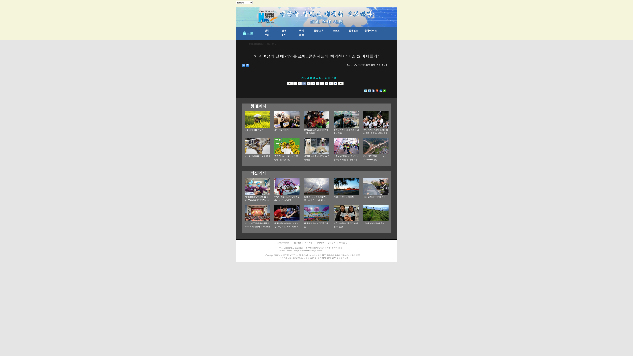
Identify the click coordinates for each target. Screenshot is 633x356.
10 (335, 83)
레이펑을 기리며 (281, 130)
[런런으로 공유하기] (380, 90)
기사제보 (320, 242)
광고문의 (331, 242)
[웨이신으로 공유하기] (384, 90)
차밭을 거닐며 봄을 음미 (374, 223)
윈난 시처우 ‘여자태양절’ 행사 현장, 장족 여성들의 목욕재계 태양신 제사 (375, 133)
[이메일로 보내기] (243, 65)
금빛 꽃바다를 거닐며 (254, 130)
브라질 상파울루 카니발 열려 (257, 156)
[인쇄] (247, 65)
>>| (346, 83)
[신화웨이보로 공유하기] (365, 90)
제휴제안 (308, 242)
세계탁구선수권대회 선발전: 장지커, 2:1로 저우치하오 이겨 (286, 226)
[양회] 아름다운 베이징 (344, 197)
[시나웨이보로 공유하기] (377, 90)
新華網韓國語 (256, 44)
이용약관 (297, 242)
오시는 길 (343, 242)
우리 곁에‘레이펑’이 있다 (374, 197)
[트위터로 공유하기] (369, 90)
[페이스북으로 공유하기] (373, 90)
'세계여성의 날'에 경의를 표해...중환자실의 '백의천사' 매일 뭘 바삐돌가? (257, 200)
